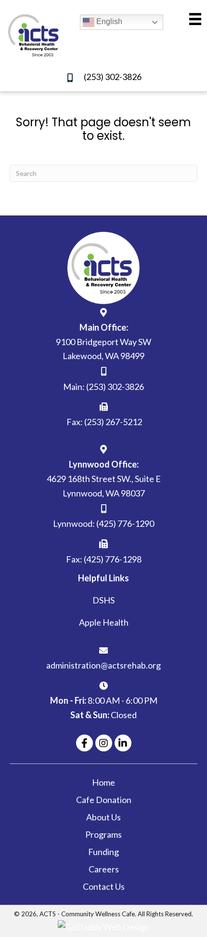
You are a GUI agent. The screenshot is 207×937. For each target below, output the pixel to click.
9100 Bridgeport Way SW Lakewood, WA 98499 (103, 348)
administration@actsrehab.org (103, 665)
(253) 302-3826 (113, 76)
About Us (103, 817)
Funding (103, 851)
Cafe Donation (103, 799)
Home (103, 782)
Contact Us (104, 886)
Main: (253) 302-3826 (103, 386)
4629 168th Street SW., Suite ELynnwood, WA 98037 (104, 485)
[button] (84, 743)
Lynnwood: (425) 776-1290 (103, 523)
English (108, 21)
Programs (103, 834)
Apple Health (104, 622)
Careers (104, 869)
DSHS (103, 600)
